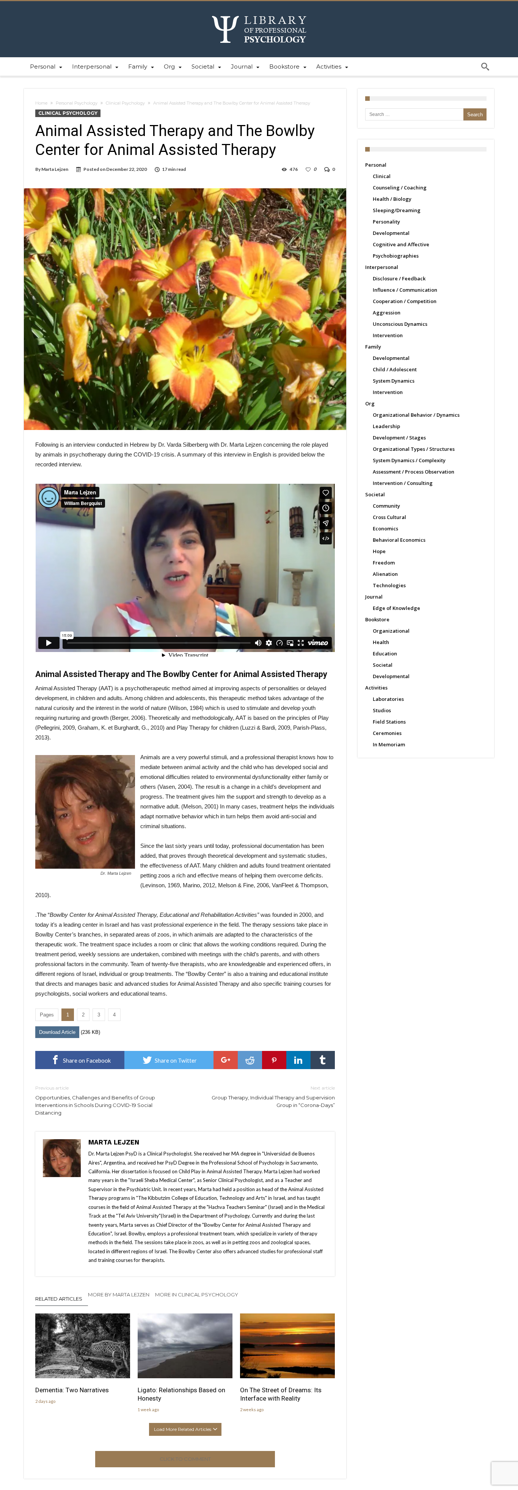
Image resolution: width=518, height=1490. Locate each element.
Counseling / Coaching (400, 187)
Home (41, 103)
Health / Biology (392, 198)
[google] (225, 1060)
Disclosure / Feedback (399, 278)
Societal (375, 494)
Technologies (389, 585)
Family (373, 346)
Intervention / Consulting (403, 483)
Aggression (386, 312)
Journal (374, 596)
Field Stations (389, 721)
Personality (386, 221)
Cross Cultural (389, 517)
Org (370, 403)
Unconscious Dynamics (400, 324)
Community (386, 505)
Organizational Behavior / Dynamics (416, 414)
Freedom (384, 562)
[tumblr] (323, 1060)
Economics (385, 528)
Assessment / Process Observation (413, 471)
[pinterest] (274, 1060)
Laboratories (388, 699)
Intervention (388, 335)
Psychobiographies (396, 255)
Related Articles (58, 1299)
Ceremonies (387, 733)
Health (381, 642)
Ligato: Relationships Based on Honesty (181, 1394)
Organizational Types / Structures (414, 449)
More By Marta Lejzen (118, 1294)
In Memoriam (389, 744)
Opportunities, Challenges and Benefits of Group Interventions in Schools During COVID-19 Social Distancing (95, 1100)
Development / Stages (399, 437)
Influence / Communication (405, 289)
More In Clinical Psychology (196, 1294)
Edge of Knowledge (396, 608)
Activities (376, 687)
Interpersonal (381, 267)
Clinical (382, 176)
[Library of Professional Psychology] (259, 12)
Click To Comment (185, 1459)
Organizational (391, 630)
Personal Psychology (76, 103)
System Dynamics (393, 380)
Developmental (391, 233)
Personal (375, 164)
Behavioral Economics (399, 539)
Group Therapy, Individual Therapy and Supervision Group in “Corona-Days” (273, 1096)
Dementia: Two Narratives (72, 1390)
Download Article (57, 1032)
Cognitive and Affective (401, 244)
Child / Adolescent (395, 369)
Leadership (386, 426)
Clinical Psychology (125, 103)
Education (385, 653)
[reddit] (250, 1060)
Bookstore (377, 619)
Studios (382, 710)
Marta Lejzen (54, 169)
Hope (379, 551)
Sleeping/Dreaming (397, 210)
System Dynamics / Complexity (409, 460)
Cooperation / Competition (404, 301)
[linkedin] (298, 1060)
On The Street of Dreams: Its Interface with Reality (281, 1394)
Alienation (385, 574)
